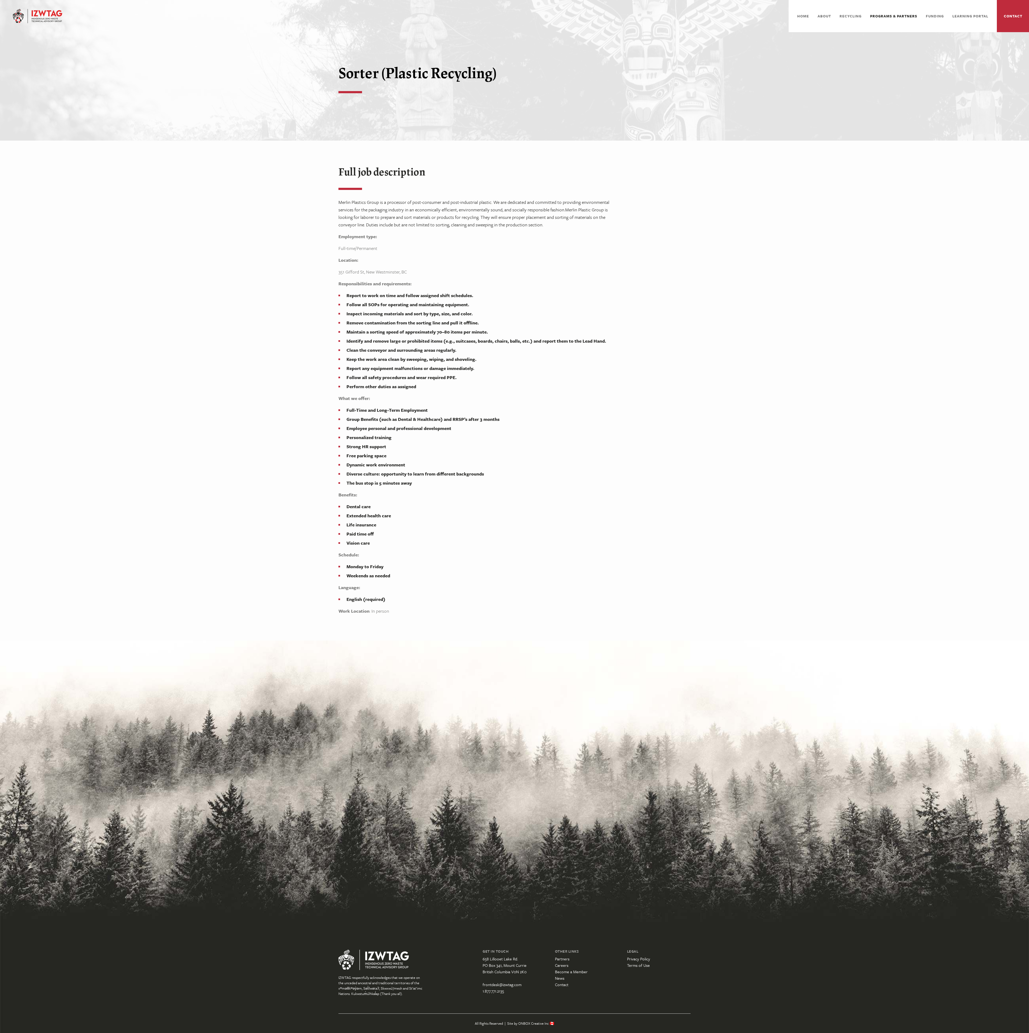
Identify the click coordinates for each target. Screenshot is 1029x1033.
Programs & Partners (893, 16)
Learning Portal (970, 16)
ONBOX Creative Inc (533, 1023)
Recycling (851, 16)
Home (803, 16)
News (559, 978)
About (824, 16)
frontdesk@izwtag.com (502, 984)
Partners (562, 959)
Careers (561, 965)
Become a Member (571, 972)
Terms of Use (638, 965)
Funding (935, 16)
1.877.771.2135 (493, 991)
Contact (1013, 16)
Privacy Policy (638, 959)
